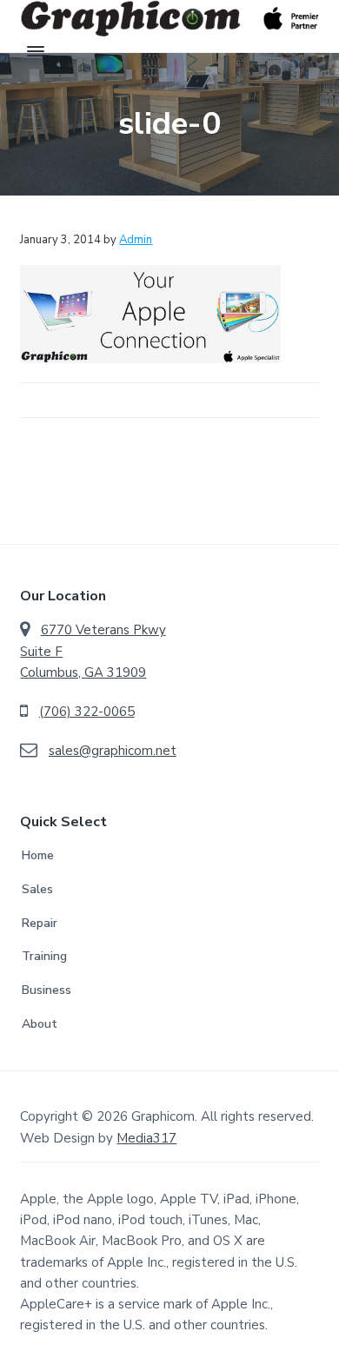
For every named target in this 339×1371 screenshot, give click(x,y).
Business (46, 990)
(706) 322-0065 (87, 711)
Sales (37, 889)
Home (38, 855)
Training (44, 956)
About (39, 1024)
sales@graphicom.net (112, 750)
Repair (39, 923)
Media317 (146, 1138)
